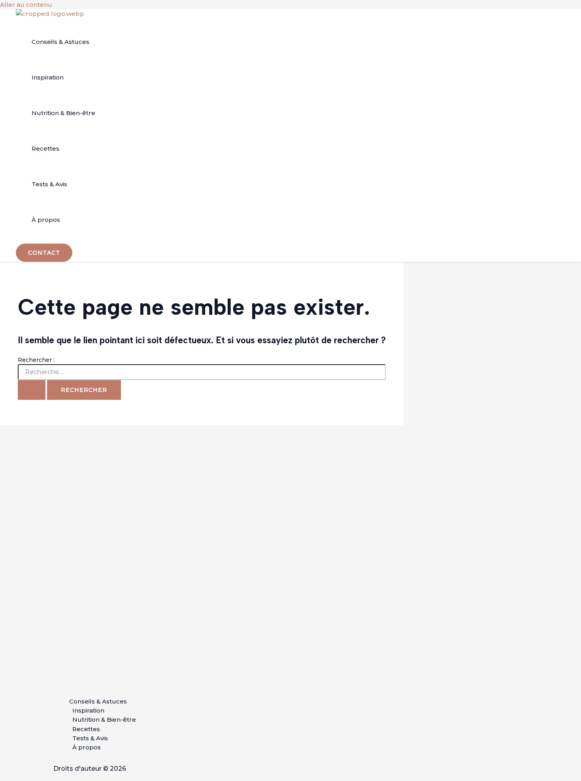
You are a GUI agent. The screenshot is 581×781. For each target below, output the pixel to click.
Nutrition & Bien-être (63, 113)
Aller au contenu (26, 4)
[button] (44, 253)
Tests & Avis (49, 184)
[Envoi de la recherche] (31, 390)
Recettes (45, 149)
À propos (46, 220)
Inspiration (48, 77)
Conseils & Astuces (60, 42)
